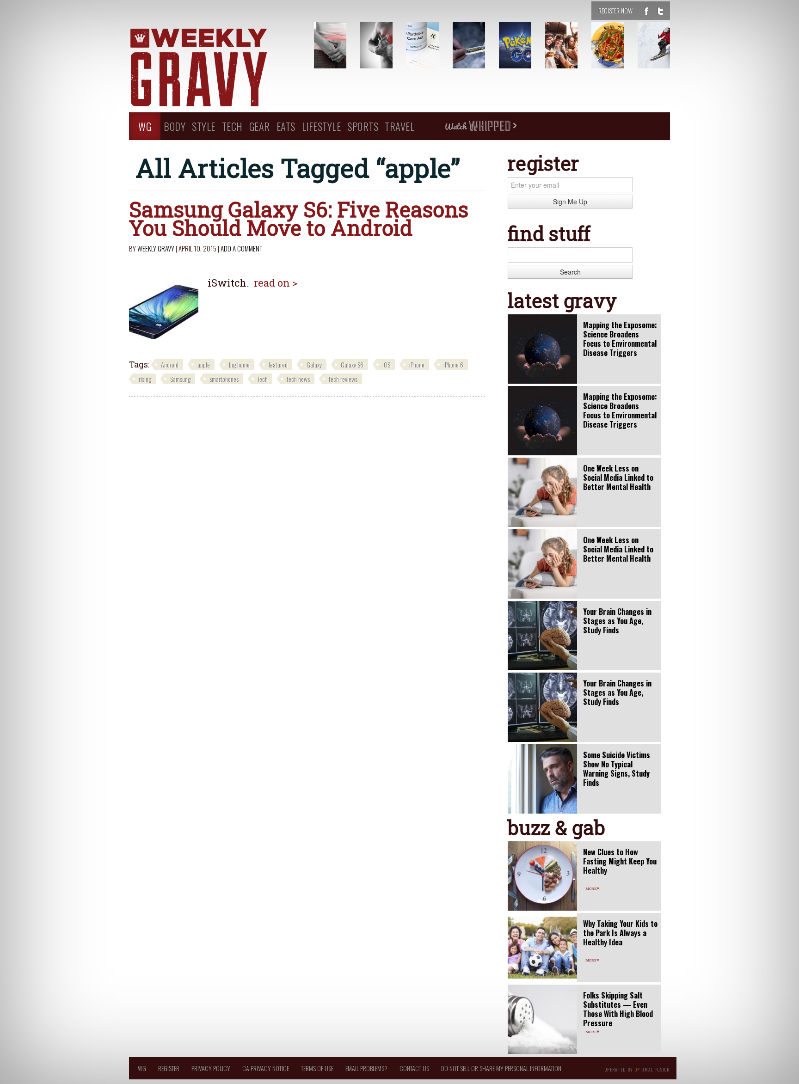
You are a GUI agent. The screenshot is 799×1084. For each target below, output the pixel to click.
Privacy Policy (210, 1068)
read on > (275, 282)
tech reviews (343, 379)
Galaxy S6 (352, 364)
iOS (386, 364)
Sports (362, 126)
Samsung (180, 379)
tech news (298, 379)
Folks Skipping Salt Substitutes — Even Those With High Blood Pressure (618, 1009)
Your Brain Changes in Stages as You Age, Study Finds (617, 621)
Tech (232, 126)
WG (144, 126)
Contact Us (414, 1068)
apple (203, 364)
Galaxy (314, 364)
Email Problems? (366, 1068)
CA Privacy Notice (265, 1068)
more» (592, 887)
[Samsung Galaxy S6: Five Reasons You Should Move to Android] (163, 311)
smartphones (224, 379)
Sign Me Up (570, 201)
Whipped (480, 126)
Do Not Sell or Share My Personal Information (501, 1068)
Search (570, 271)
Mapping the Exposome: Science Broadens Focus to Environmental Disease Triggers (620, 338)
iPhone (416, 364)
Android (169, 364)
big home (239, 364)
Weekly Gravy (155, 248)
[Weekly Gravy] (214, 68)
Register (168, 1068)
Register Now (615, 10)
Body (174, 126)
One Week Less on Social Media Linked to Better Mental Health (618, 477)
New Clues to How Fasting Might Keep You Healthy (620, 861)
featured (278, 364)
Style (203, 126)
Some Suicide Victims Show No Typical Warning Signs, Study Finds (616, 768)
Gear (259, 126)
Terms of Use (317, 1068)
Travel (399, 126)
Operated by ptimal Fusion (637, 1068)
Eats (286, 126)
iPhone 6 (453, 364)
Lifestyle (321, 126)
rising (145, 379)
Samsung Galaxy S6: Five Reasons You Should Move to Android (298, 218)
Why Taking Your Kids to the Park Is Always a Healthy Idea (620, 933)
